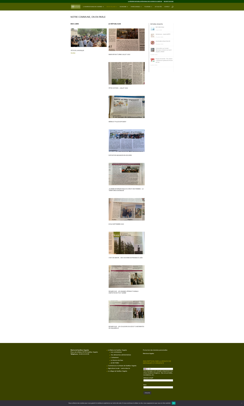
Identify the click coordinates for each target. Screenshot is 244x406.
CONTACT (167, 6)
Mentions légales (148, 353)
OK (174, 403)
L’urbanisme (115, 357)
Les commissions (116, 352)
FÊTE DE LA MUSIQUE (77, 50)
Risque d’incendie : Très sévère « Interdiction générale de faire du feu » (164, 60)
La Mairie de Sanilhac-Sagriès (92, 6)
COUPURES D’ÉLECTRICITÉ (163, 41)
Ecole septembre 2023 (116, 224)
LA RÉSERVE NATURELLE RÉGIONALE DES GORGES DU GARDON (145, 1)
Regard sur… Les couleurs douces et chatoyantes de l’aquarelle (126, 327)
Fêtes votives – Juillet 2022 (118, 88)
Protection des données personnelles (155, 350)
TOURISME (147, 6)
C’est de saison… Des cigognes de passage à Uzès (126, 258)
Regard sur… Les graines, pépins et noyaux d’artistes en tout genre (123, 292)
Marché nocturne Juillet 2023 (119, 54)
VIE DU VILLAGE (110, 6)
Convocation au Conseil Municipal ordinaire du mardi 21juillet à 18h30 (163, 50)
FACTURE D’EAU (160, 27)
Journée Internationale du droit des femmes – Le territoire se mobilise (126, 189)
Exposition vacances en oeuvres (120, 155)
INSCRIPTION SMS (168, 1)
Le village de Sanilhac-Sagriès (117, 371)
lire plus (73, 52)
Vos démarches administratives (121, 355)
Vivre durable (135, 6)
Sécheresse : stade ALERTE (163, 34)
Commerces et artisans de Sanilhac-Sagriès (122, 365)
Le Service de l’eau (117, 360)
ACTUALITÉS (158, 6)
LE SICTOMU (115, 363)
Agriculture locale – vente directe (119, 368)
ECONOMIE (123, 6)
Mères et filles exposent (117, 122)
